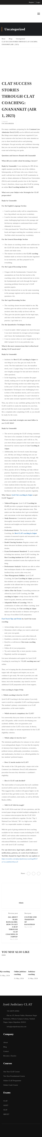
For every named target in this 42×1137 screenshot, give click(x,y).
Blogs (10, 39)
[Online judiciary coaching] (21, 964)
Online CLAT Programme (12, 1080)
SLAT (5, 1110)
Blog (5, 1047)
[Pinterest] (38, 873)
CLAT (5, 1101)
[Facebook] (28, 873)
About (5, 1042)
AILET (5, 1105)
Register (31, 2)
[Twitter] (33, 873)
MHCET (6, 1114)
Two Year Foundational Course (14, 1076)
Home (3, 39)
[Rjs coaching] (7, 964)
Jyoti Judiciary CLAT (17, 1004)
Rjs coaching (5, 972)
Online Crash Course (10, 1085)
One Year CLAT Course (11, 1072)
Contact (6, 1051)
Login (38, 2)
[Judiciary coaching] (35, 964)
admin (21, 903)
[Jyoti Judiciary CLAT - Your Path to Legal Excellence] (5, 13)
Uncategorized (20, 39)
